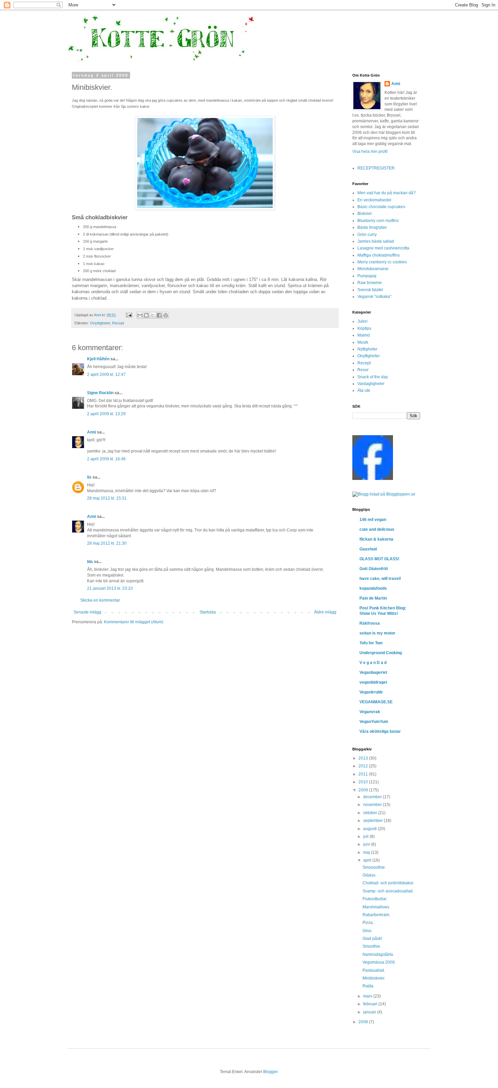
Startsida (208, 612)
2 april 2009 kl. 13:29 (106, 413)
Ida (90, 561)
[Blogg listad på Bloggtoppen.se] (383, 494)
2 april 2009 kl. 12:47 (106, 374)
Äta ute (363, 390)
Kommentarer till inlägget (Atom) (133, 622)
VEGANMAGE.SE (376, 702)
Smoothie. (371, 946)
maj (367, 852)
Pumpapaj (366, 276)
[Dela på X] (152, 315)
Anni (91, 432)
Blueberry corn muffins (378, 220)
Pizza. (368, 922)
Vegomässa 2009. (379, 962)
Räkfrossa (369, 623)
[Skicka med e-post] (140, 315)
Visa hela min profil (370, 151)
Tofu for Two (370, 643)
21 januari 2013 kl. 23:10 (110, 588)
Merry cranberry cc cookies (382, 262)
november (373, 804)
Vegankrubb (370, 692)
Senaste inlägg (87, 612)
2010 (363, 782)
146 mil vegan (372, 519)
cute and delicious (376, 529)
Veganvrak (369, 711)
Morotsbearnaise (373, 268)
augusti (370, 828)
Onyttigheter (100, 323)
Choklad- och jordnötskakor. (388, 883)
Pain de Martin (373, 598)
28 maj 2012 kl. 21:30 (107, 543)
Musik (362, 342)
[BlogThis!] (146, 315)
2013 (363, 758)
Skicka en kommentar (100, 600)
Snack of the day (372, 377)
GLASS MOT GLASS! (379, 559)
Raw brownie (369, 282)
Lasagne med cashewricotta (383, 248)
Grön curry (367, 234)
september (373, 820)
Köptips (364, 328)
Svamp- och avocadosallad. (388, 891)
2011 (363, 774)
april (367, 860)
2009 (363, 790)
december (373, 796)
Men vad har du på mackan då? (386, 192)
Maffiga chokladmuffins (378, 255)
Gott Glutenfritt (373, 568)
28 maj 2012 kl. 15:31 (107, 498)
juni (367, 844)
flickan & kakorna (376, 539)
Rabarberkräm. (376, 914)
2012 (363, 766)
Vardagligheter (371, 383)
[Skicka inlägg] (128, 315)
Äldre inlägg (325, 612)
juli (366, 836)
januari (370, 1012)
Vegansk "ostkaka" (374, 296)
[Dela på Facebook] (159, 315)
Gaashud (368, 549)
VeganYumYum (373, 721)
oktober (370, 812)
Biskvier (364, 213)
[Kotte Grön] (372, 478)
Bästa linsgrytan (372, 227)
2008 (363, 1022)
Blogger (270, 1071)
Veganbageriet (373, 672)
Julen (362, 321)
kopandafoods (373, 588)
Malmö (363, 335)
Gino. (367, 930)
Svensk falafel (370, 289)
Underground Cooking (380, 652)
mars (368, 996)
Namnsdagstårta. (378, 954)
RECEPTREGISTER (376, 168)
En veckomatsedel (374, 200)
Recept (118, 323)
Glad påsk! (372, 938)
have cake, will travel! (380, 578)
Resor (363, 369)
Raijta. (368, 986)
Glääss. (369, 875)
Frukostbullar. (374, 898)
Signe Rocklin (100, 392)
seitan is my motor (377, 633)
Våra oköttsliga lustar (380, 731)
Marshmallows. (376, 907)
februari (370, 1004)
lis (89, 477)
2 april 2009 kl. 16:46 (106, 459)
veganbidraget (373, 682)
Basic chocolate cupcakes (381, 206)
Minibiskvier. (373, 978)
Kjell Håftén (98, 359)
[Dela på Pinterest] (165, 315)
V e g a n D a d (373, 662)
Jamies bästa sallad (375, 241)
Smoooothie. (374, 867)
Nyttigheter (367, 349)
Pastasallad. (373, 970)
